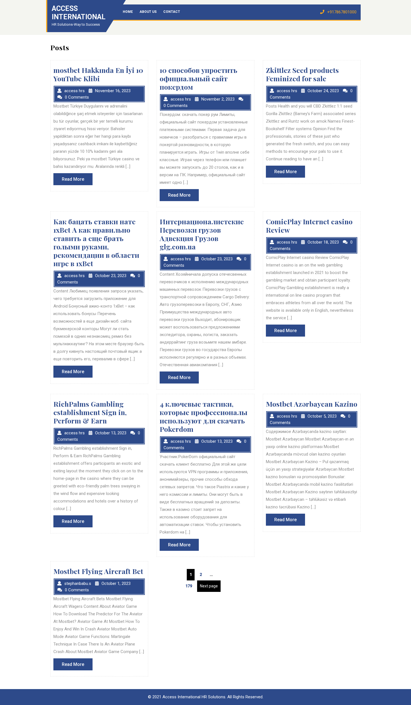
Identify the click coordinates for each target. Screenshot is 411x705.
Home (128, 12)
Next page (209, 586)
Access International (78, 12)
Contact (171, 12)
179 (190, 585)
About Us (148, 12)
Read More (77, 180)
